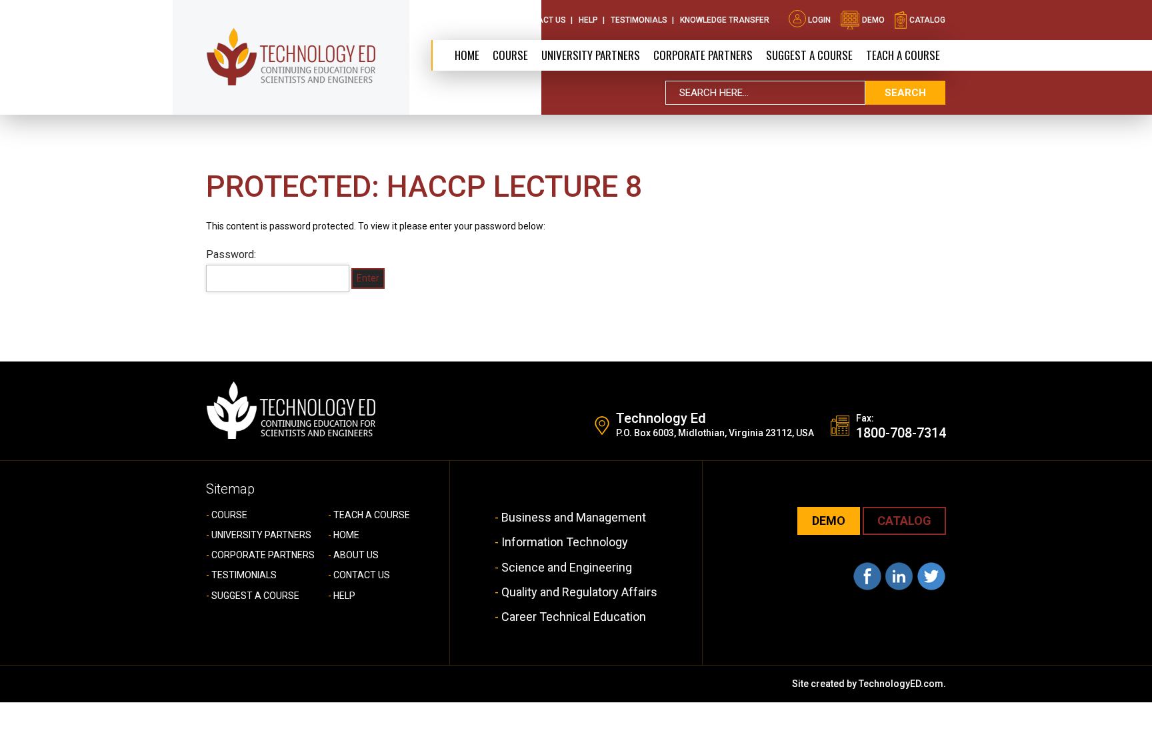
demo (872, 20)
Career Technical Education (573, 617)
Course (510, 55)
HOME (346, 535)
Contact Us (541, 20)
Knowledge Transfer (724, 20)
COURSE (229, 515)
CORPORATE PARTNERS (703, 55)
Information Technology (564, 542)
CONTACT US (361, 575)
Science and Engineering (566, 567)
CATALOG (904, 521)
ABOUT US (356, 555)
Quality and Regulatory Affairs (579, 592)
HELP (344, 595)
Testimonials (639, 20)
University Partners (590, 55)
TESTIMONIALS (244, 575)
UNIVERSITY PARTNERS (261, 535)
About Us (484, 20)
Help (588, 20)
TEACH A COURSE (903, 55)
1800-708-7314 (901, 433)
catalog (926, 20)
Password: (231, 254)
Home (467, 55)
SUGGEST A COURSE (809, 55)
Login (819, 20)
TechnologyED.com (901, 683)
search (905, 93)
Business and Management (573, 517)
